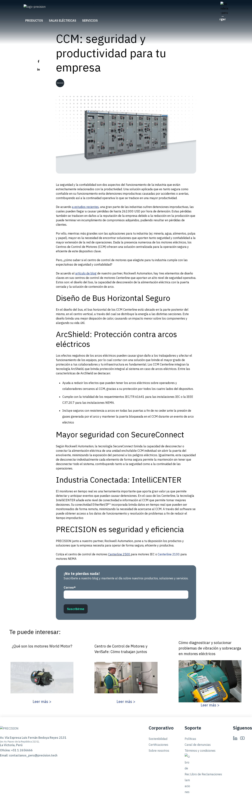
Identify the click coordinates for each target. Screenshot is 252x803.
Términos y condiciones (200, 750)
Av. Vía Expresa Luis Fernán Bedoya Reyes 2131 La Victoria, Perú (27, 741)
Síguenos (242, 728)
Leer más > (42, 701)
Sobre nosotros (159, 750)
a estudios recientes (85, 207)
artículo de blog (85, 273)
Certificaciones (158, 744)
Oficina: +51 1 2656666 (16, 750)
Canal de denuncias (198, 744)
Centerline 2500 (119, 554)
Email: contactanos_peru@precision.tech (27, 755)
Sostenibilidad (158, 739)
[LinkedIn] (235, 738)
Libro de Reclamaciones (206, 774)
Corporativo (161, 728)
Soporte (193, 728)
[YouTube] (242, 738)
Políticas (190, 739)
